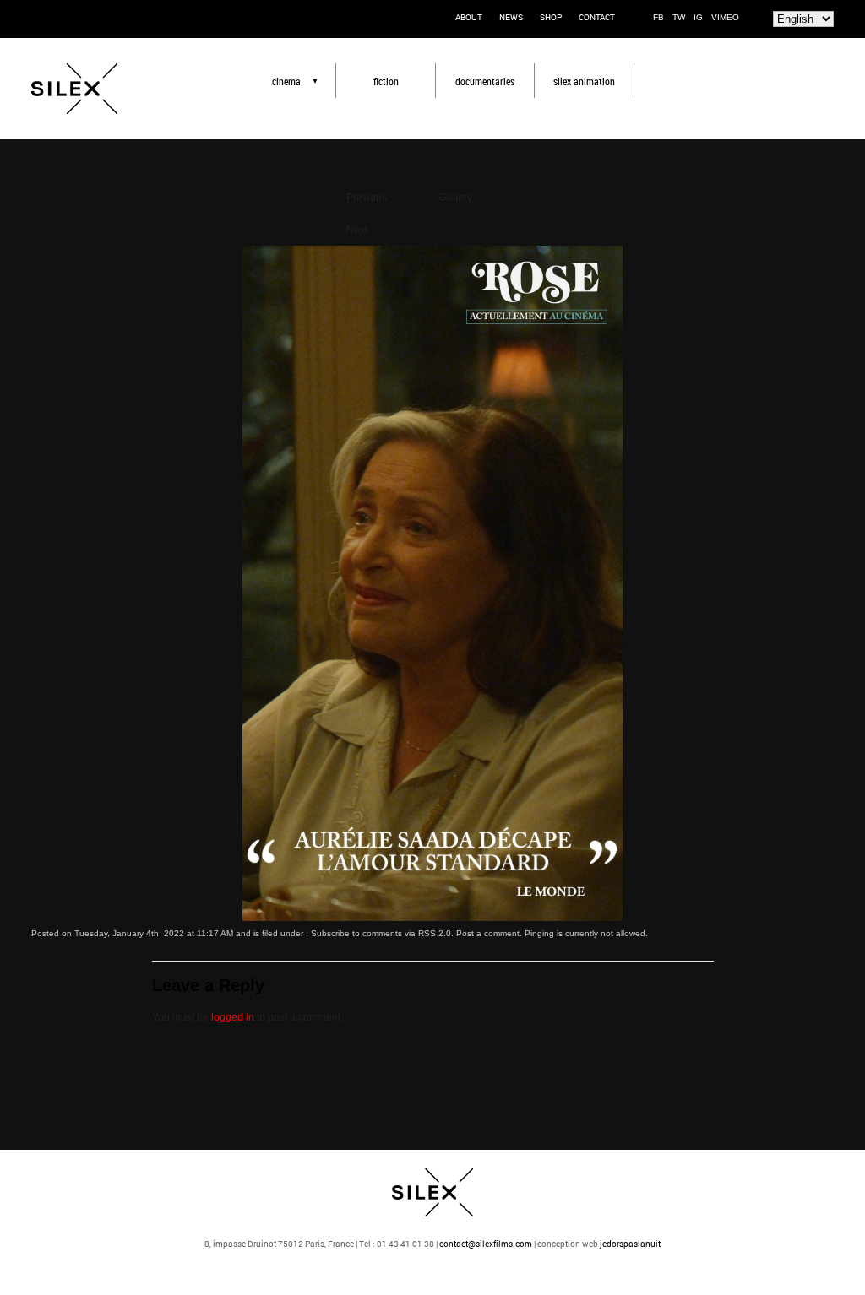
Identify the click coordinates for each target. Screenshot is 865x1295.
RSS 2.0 (434, 933)
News (511, 17)
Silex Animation (584, 81)
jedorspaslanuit (630, 1243)
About (468, 17)
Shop (551, 17)
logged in (232, 1017)
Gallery (455, 197)
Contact (597, 17)
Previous (366, 197)
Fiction (386, 81)
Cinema (286, 81)
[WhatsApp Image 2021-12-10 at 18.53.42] (432, 918)
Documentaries (484, 81)
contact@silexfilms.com (485, 1243)
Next (356, 230)
